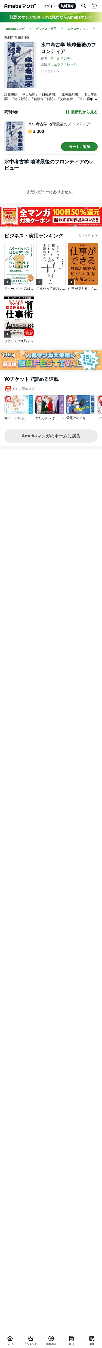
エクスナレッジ (65, 64)
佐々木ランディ (62, 58)
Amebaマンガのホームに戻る (51, 436)
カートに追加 (79, 146)
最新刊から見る (84, 111)
